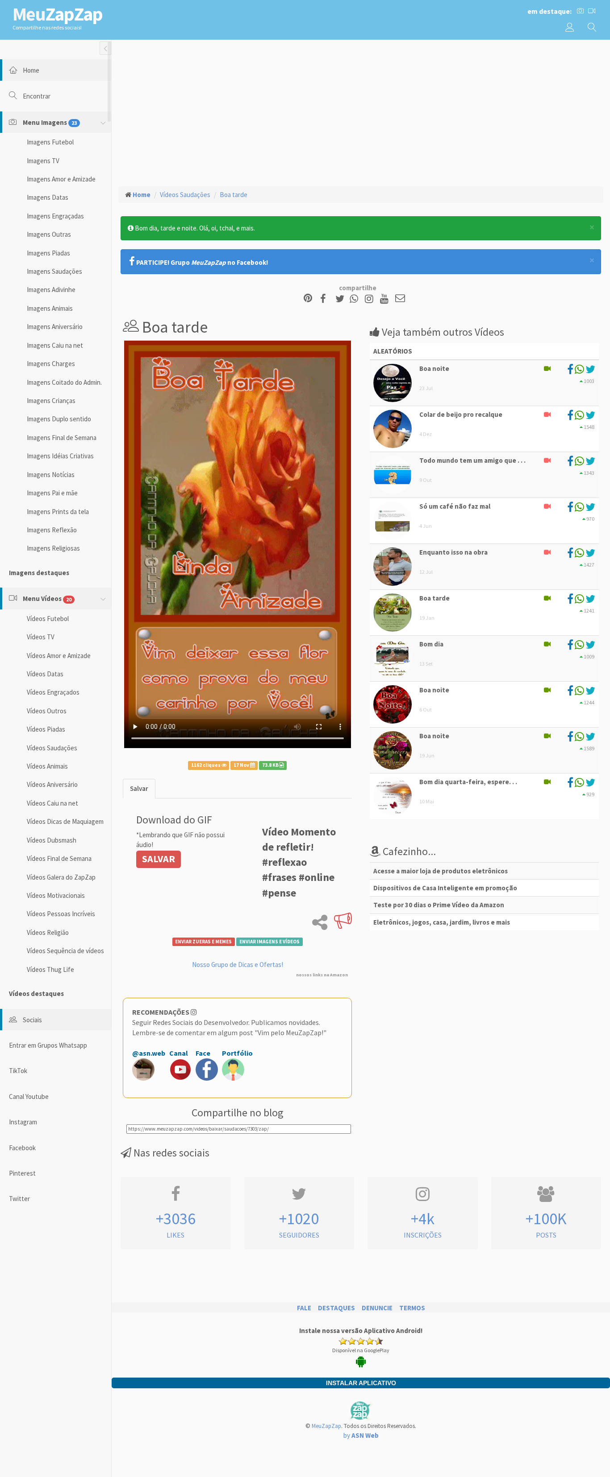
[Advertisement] (360, 111)
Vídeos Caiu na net (52, 803)
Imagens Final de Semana (61, 437)
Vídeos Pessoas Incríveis (61, 913)
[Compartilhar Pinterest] (308, 299)
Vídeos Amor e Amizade (59, 655)
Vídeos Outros (47, 711)
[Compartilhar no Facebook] (326, 299)
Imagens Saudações (54, 271)
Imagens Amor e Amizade (61, 179)
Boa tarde (233, 194)
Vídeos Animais (47, 766)
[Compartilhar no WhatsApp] (356, 299)
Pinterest (22, 1173)
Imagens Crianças (51, 400)
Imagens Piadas (48, 253)
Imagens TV (43, 160)
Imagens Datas (47, 197)
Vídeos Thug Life (50, 969)
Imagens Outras (49, 234)
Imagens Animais (50, 308)
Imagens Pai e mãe (52, 493)
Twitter (19, 1198)
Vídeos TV (40, 637)
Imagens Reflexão (52, 530)
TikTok (18, 1070)
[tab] (139, 788)
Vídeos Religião (48, 932)
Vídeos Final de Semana (59, 858)
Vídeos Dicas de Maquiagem (65, 821)
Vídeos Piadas (46, 729)
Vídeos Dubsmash (51, 840)
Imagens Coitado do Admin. (64, 382)
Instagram (23, 1122)
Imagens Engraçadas (55, 216)
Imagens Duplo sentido (59, 419)
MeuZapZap (326, 1426)
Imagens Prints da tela (58, 511)
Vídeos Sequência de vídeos (65, 950)
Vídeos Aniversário (52, 784)
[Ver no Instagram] (370, 299)
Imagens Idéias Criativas (60, 456)
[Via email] (400, 299)
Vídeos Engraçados (53, 692)
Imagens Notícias (51, 474)
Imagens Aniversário (55, 326)
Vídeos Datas (45, 674)
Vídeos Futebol (48, 618)
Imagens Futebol (50, 142)
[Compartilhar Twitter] (341, 299)
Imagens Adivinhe (51, 289)
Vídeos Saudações (52, 748)
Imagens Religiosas (53, 548)
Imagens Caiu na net (55, 345)
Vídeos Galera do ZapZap (61, 877)
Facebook (22, 1148)
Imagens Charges (51, 363)
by (361, 1435)
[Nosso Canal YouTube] (385, 299)
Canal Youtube (29, 1096)
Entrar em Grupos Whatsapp (48, 1045)
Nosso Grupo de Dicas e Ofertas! (237, 964)
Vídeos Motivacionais (56, 895)
